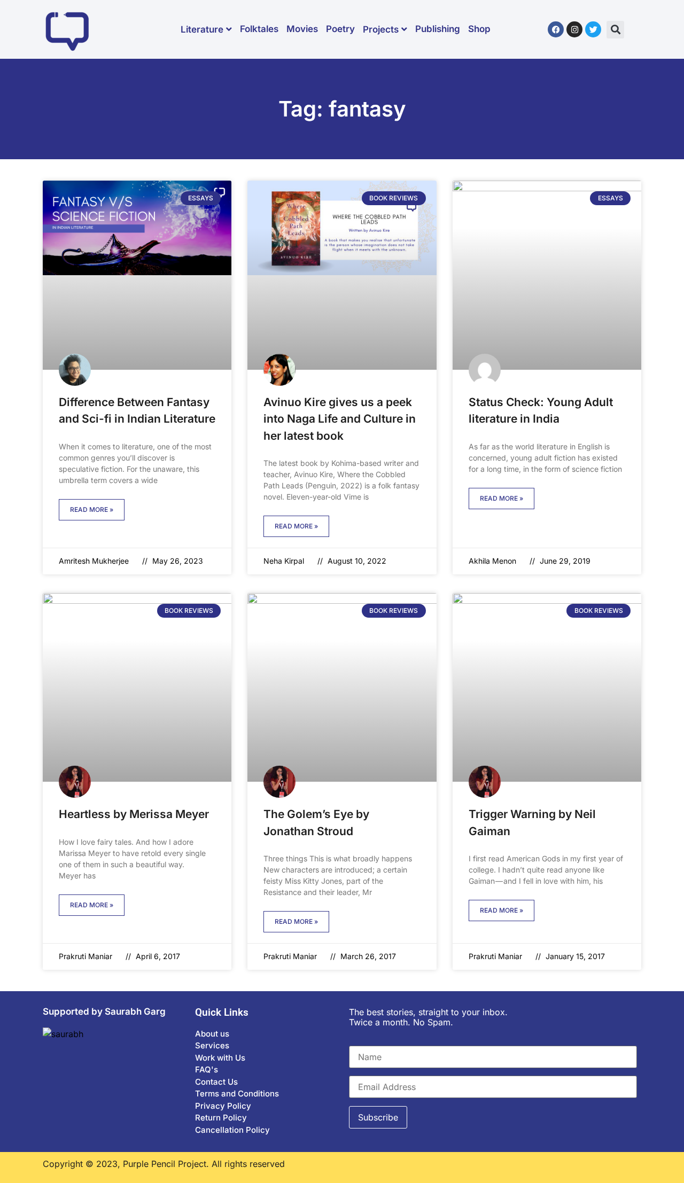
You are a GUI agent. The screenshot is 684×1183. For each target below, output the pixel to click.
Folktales (259, 29)
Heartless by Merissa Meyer (134, 814)
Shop (479, 29)
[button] (615, 29)
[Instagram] (574, 29)
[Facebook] (556, 29)
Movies (302, 29)
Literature (202, 29)
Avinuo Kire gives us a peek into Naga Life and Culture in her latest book (339, 418)
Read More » (91, 509)
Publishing (437, 29)
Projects (381, 29)
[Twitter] (593, 29)
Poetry (340, 29)
